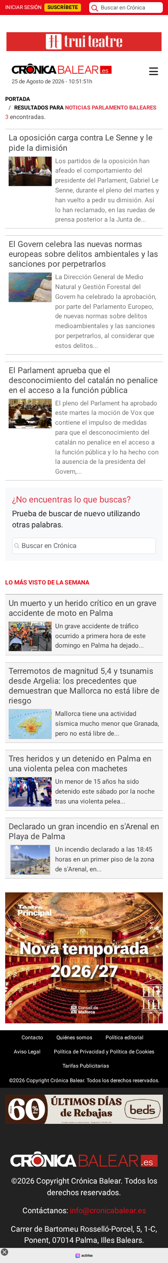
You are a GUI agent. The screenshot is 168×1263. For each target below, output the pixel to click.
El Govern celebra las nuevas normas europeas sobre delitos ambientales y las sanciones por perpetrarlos (83, 254)
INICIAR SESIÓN (23, 7)
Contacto (32, 1038)
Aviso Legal (27, 1052)
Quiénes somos (74, 1038)
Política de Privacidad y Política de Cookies (104, 1052)
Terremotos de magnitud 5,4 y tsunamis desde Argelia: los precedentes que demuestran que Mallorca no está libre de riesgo (84, 686)
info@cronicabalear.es (108, 1210)
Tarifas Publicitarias (85, 1066)
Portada (17, 99)
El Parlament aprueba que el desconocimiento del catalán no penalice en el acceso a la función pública (83, 380)
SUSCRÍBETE (62, 7)
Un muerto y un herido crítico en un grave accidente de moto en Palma (82, 608)
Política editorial (124, 1038)
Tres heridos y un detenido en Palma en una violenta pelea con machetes (80, 763)
